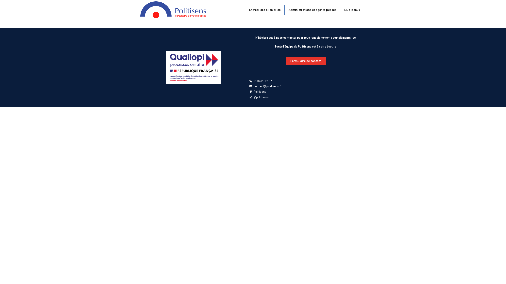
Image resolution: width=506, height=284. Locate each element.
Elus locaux (352, 10)
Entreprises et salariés (264, 10)
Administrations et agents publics (312, 10)
